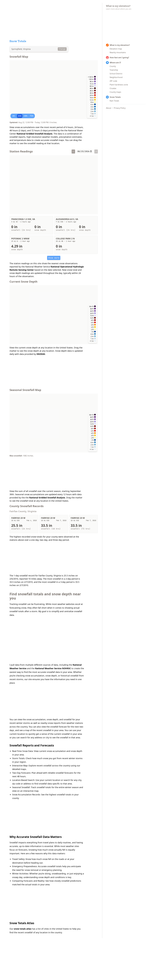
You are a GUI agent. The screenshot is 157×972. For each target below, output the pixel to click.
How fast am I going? (119, 57)
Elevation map (116, 49)
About (108, 108)
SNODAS (41, 354)
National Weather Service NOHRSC (53, 668)
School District (116, 73)
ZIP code (113, 81)
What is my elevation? (120, 45)
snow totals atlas (22, 928)
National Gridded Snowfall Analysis (34, 133)
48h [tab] (25, 116)
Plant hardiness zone (119, 84)
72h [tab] (31, 116)
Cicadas (113, 88)
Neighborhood (116, 77)
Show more (53, 257)
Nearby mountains (118, 52)
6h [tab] (14, 116)
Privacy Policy (120, 108)
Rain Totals (114, 100)
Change (62, 49)
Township (114, 70)
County (113, 66)
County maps (115, 92)
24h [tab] (19, 116)
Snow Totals (115, 97)
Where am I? (115, 62)
